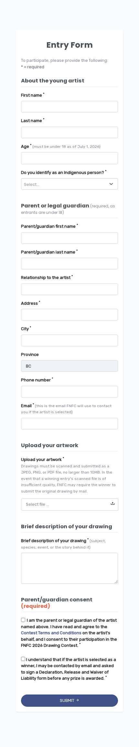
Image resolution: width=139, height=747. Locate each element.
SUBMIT (67, 700)
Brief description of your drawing (63, 543)
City (26, 328)
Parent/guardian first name (49, 226)
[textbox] (67, 184)
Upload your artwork (68, 474)
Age (61, 146)
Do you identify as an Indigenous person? (63, 172)
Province (30, 354)
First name (32, 95)
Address (30, 303)
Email (66, 408)
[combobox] (69, 184)
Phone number (37, 379)
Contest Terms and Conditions (51, 632)
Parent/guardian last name (49, 251)
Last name (32, 120)
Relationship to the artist (47, 277)
